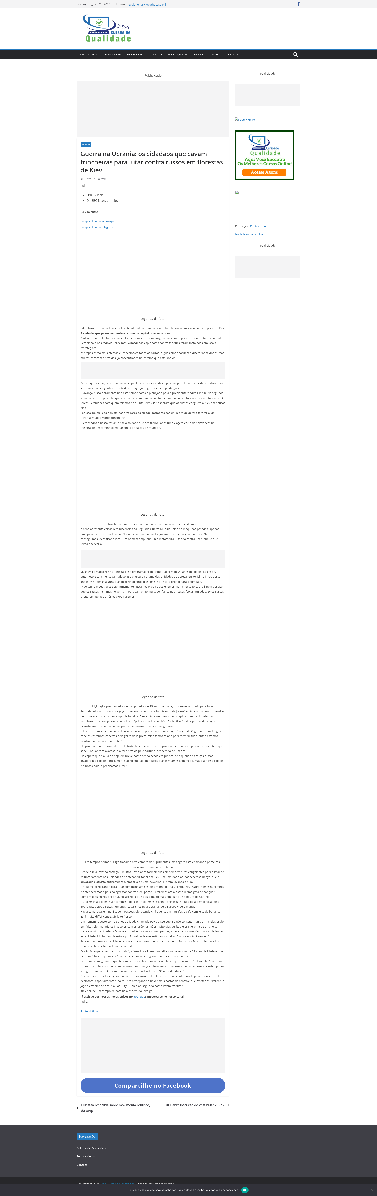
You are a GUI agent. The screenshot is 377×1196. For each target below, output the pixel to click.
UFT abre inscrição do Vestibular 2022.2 (195, 1105)
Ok (245, 1189)
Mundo (199, 54)
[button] (145, 54)
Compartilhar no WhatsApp (97, 221)
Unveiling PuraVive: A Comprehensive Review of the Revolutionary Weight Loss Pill (160, 6)
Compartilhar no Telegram (97, 227)
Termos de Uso (87, 1156)
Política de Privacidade (92, 1148)
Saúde (157, 54)
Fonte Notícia (89, 1011)
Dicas (215, 54)
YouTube (139, 996)
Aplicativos (88, 54)
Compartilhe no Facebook (152, 1085)
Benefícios (135, 54)
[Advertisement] (153, 109)
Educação (175, 54)
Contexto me (258, 226)
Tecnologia (112, 54)
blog (103, 178)
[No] (372, 1190)
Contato (231, 54)
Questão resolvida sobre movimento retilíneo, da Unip (115, 1108)
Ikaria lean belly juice (249, 234)
